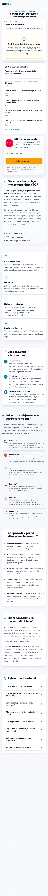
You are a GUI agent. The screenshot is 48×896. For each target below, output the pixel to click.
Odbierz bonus (22, 161)
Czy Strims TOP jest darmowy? (24, 686)
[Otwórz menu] (44, 4)
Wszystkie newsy (12, 129)
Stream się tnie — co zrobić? (24, 747)
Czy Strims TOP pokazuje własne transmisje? (24, 730)
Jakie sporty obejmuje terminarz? (24, 721)
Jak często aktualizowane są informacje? (24, 739)
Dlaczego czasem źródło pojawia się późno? (24, 713)
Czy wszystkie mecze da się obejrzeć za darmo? (24, 694)
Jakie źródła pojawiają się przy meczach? (24, 704)
